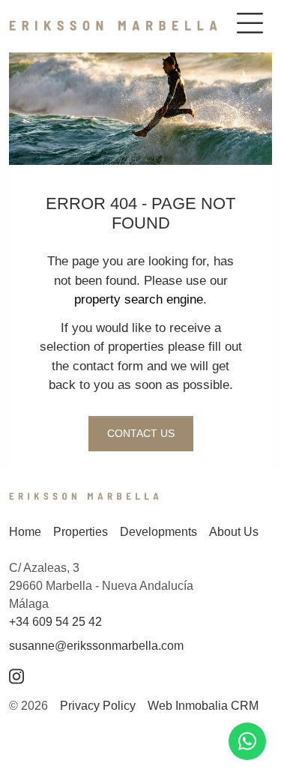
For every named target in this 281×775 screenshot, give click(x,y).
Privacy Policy (98, 705)
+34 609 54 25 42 (55, 621)
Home (25, 531)
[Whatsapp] (247, 741)
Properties (80, 531)
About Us (234, 531)
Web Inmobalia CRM (203, 705)
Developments (158, 531)
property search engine (138, 299)
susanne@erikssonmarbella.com (96, 645)
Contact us (141, 433)
